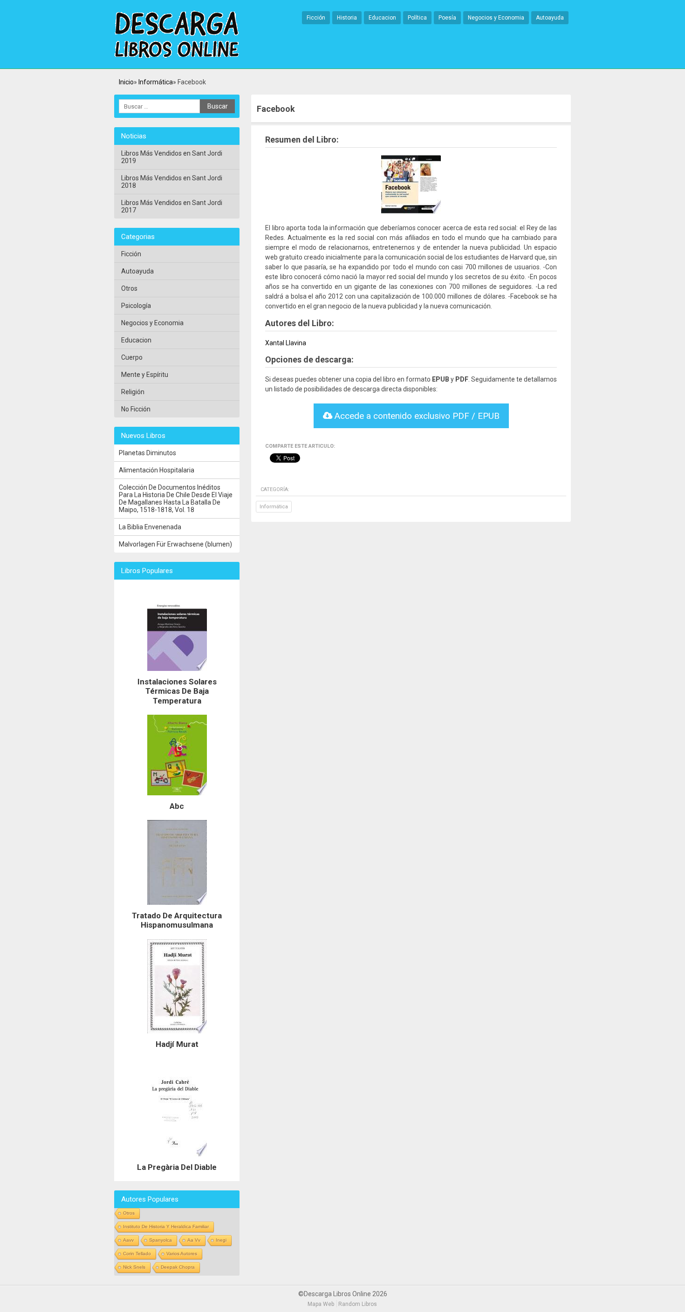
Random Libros (357, 1304)
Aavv (128, 1240)
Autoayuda (550, 17)
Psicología (136, 305)
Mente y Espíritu (144, 374)
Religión (132, 392)
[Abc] (177, 797)
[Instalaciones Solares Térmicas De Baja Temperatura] (177, 673)
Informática (155, 82)
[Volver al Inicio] (176, 35)
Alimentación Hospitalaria (156, 470)
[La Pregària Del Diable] (177, 1158)
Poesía (447, 17)
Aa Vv (193, 1240)
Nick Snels (134, 1267)
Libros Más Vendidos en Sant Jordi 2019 (171, 157)
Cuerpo (132, 357)
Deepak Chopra (178, 1267)
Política (417, 17)
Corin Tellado (137, 1253)
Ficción (316, 17)
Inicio (126, 82)
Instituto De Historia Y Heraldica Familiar (166, 1226)
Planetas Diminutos (147, 453)
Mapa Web (321, 1304)
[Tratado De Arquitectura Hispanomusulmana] (177, 907)
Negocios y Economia (496, 17)
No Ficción (136, 409)
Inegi (221, 1240)
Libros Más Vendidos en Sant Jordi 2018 (171, 181)
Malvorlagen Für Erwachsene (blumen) (175, 544)
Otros (129, 288)
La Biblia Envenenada (150, 527)
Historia (347, 17)
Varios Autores (181, 1253)
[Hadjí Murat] (177, 1035)
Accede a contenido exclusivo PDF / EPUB (416, 415)
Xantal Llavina (285, 343)
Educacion (382, 17)
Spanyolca (160, 1240)
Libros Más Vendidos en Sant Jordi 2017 (171, 206)
